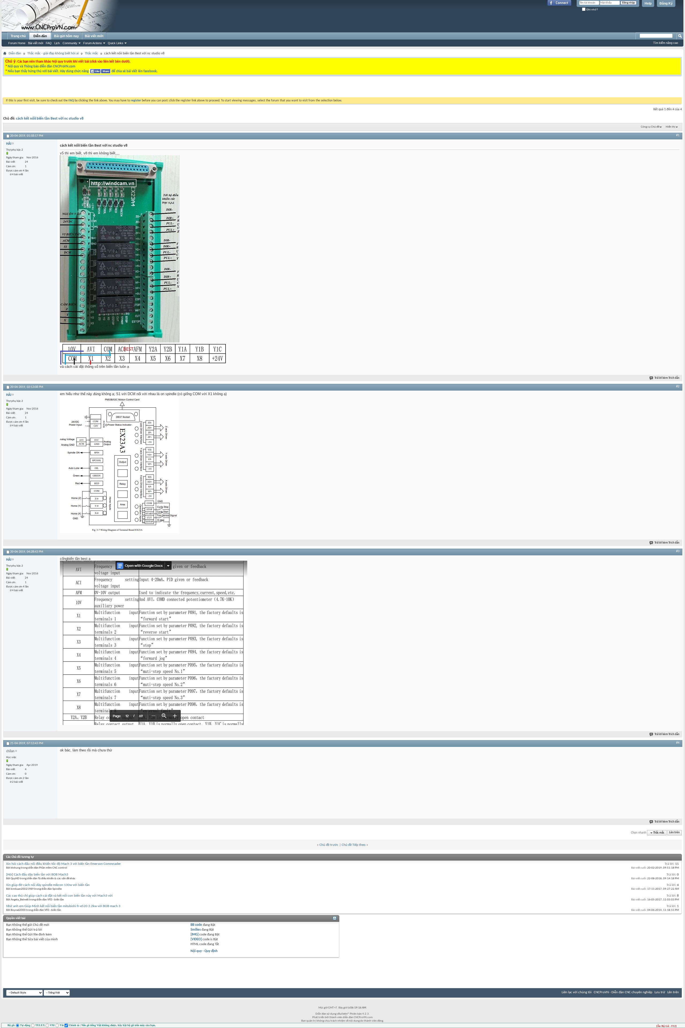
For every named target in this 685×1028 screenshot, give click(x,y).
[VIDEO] (196, 939)
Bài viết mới (35, 43)
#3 (677, 551)
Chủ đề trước (328, 845)
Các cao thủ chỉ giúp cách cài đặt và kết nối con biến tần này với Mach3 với (59, 895)
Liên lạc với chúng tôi (577, 992)
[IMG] (195, 934)
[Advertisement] (275, 88)
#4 (677, 742)
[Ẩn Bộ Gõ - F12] (666, 1026)
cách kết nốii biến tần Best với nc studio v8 (49, 119)
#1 (677, 135)
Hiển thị (670, 126)
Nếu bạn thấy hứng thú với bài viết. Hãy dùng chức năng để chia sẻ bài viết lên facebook (82, 71)
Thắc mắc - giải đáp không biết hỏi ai (53, 53)
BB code (196, 925)
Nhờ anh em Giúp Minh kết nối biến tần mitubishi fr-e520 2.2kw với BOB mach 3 (63, 906)
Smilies (196, 929)
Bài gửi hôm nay (66, 36)
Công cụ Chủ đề (650, 126)
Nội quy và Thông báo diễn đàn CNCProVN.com (41, 66)
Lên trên (674, 832)
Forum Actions (92, 43)
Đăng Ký (666, 3)
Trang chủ (18, 36)
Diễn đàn (40, 36)
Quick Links (115, 43)
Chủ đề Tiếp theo (354, 845)
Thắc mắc (91, 53)
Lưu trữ (659, 992)
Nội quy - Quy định (204, 951)
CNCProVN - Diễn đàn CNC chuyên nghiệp (623, 992)
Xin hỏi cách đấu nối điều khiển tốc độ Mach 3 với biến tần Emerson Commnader (63, 864)
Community (70, 43)
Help (648, 3)
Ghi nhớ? (591, 9)
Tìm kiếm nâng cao (665, 42)
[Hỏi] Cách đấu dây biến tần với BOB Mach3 (37, 874)
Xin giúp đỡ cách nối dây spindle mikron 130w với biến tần (48, 885)
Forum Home (16, 43)
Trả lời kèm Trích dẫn (666, 378)
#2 (677, 386)
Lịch (57, 43)
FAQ (49, 43)
